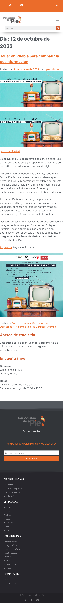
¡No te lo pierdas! (10, 151)
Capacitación (40, 323)
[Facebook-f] (16, 5)
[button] (57, 19)
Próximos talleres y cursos (30, 326)
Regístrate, (6, 247)
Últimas (51, 326)
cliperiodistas (51, 69)
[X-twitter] (25, 600)
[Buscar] (58, 28)
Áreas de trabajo (21, 323)
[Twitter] (10, 5)
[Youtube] (22, 5)
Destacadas (7, 326)
